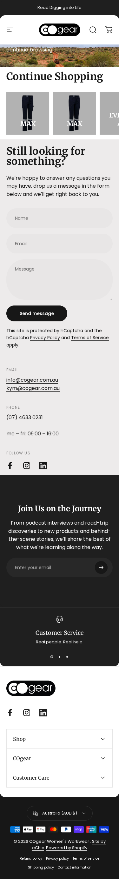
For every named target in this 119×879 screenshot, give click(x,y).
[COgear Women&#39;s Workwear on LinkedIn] (43, 465)
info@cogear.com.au (32, 380)
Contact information (74, 867)
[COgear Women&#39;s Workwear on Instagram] (26, 465)
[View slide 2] (59, 657)
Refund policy (31, 858)
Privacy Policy (45, 337)
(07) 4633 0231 (24, 417)
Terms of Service (90, 337)
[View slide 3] (67, 657)
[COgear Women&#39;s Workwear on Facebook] (10, 465)
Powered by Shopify (66, 848)
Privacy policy (57, 858)
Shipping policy (41, 867)
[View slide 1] (52, 657)
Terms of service (86, 858)
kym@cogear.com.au (33, 388)
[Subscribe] (101, 567)
